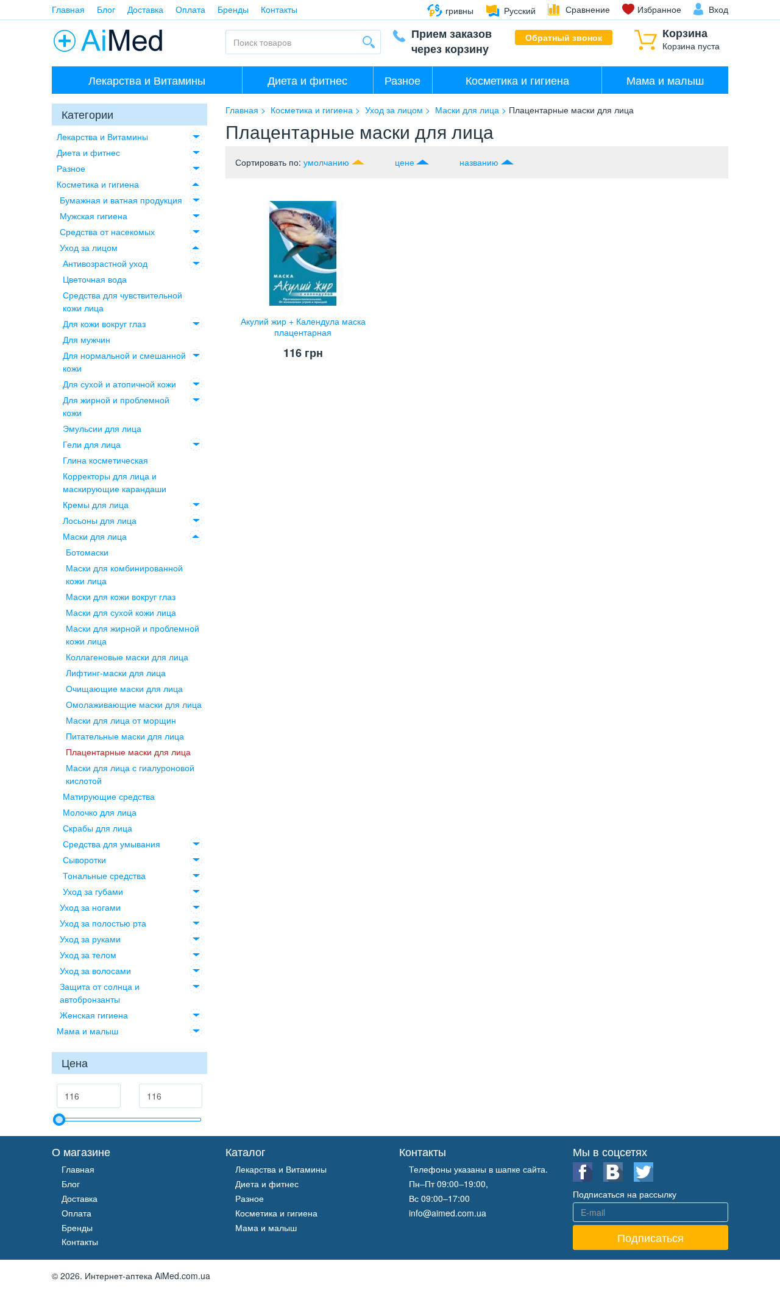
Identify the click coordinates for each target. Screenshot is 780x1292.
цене (404, 162)
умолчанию (326, 162)
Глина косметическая (105, 460)
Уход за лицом (89, 247)
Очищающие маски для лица (124, 688)
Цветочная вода (95, 279)
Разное (402, 80)
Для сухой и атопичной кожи (119, 384)
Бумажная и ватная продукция (121, 200)
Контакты (279, 9)
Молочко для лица (99, 812)
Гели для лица (92, 444)
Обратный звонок (563, 37)
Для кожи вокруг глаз (104, 323)
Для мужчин (86, 339)
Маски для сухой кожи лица (121, 612)
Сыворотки (84, 859)
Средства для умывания (111, 844)
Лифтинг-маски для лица (116, 672)
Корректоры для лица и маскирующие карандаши (114, 482)
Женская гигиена (94, 1015)
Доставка (145, 9)
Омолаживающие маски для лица (134, 704)
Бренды (233, 9)
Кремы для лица (96, 504)
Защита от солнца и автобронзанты (100, 992)
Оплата (190, 9)
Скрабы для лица (97, 828)
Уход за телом (88, 954)
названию (478, 162)
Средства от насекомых (107, 231)
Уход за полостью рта (103, 923)
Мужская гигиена (93, 216)
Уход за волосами (95, 970)
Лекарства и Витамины (146, 80)
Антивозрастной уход (105, 263)
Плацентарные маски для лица (128, 752)
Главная (68, 9)
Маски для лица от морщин (121, 720)
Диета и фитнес (307, 80)
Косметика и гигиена (517, 80)
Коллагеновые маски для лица (127, 657)
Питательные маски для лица (125, 736)
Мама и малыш (665, 80)
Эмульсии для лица (102, 428)
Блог (106, 9)
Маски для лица (95, 536)
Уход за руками (90, 939)
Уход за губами (93, 891)
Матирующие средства (109, 796)
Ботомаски (87, 552)
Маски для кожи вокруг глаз (121, 596)
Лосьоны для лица (99, 520)
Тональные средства (104, 875)
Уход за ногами (90, 907)
